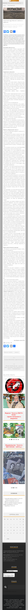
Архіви (4, 571)
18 (7, 530)
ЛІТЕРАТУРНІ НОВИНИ (14, 606)
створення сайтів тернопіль (10, 591)
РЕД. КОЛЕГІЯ (9, 601)
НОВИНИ (20, 25)
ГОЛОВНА (6, 599)
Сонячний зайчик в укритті (11, 498)
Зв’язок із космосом (9, 501)
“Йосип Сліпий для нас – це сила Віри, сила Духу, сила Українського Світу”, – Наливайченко (14, 367)
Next (24, 430)
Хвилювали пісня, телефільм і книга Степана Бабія (14, 401)
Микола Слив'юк (8, 352)
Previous (4, 430)
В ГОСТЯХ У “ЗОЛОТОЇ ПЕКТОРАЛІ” (14, 602)
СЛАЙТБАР (14, 27)
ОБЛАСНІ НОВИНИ (7, 27)
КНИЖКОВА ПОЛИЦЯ (18, 603)
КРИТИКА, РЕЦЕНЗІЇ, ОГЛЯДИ (18, 605)
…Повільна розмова (9, 500)
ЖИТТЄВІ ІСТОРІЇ (9, 603)
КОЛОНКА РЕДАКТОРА (14, 599)
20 (13, 530)
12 (10, 527)
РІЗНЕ (20, 607)
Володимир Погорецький (11, 24)
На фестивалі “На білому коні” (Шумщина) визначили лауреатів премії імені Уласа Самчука (15, 384)
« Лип (8, 538)
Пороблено (7, 505)
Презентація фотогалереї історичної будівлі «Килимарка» (12, 503)
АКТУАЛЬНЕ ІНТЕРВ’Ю (17, 601)
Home (4, 5)
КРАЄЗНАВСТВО (11, 5)
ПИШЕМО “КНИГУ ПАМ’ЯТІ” (12, 607)
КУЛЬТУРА (15, 25)
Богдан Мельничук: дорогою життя (13, 359)
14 (17, 527)
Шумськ (17, 352)
